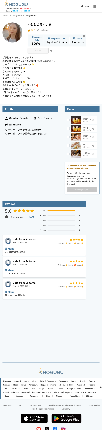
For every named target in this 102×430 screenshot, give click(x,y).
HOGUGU (5, 15)
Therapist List (17, 15)
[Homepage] (16, 5)
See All (31, 217)
